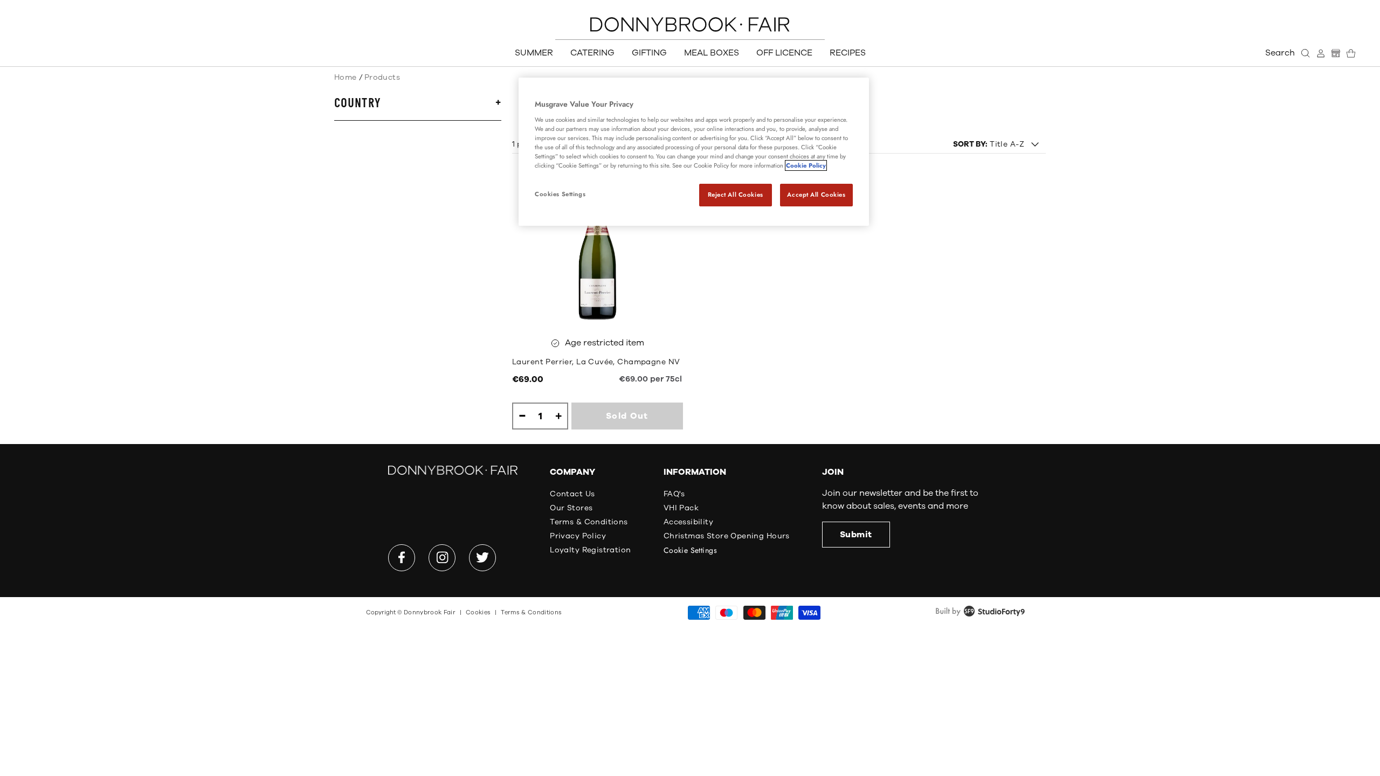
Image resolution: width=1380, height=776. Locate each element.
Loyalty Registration (590, 550)
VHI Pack (681, 508)
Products (382, 77)
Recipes (848, 53)
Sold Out (627, 416)
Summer (534, 53)
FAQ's (674, 494)
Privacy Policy (578, 536)
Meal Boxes (711, 53)
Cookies (478, 612)
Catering (592, 53)
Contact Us (572, 494)
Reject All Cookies (735, 194)
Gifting (649, 53)
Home (345, 77)
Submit (856, 535)
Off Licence (784, 53)
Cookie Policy (806, 165)
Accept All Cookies (816, 194)
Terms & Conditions (589, 522)
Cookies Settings (560, 194)
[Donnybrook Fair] (690, 24)
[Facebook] (401, 557)
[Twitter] (482, 557)
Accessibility (688, 522)
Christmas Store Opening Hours (727, 536)
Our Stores (571, 508)
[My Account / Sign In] (1320, 53)
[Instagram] (442, 557)
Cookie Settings (690, 550)
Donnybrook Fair (430, 612)
